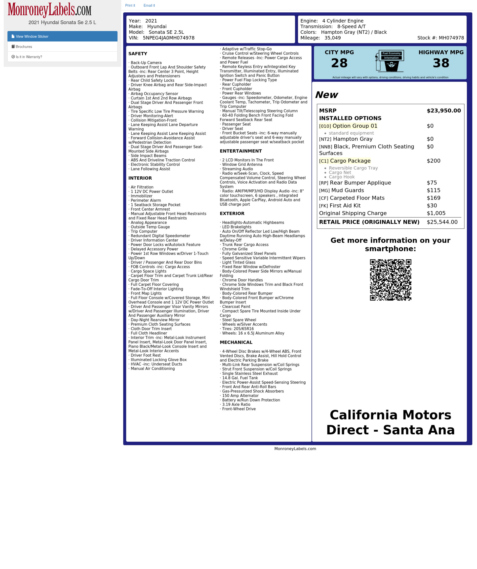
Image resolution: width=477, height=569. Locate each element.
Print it (130, 5)
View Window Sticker (31, 36)
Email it (149, 5)
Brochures (23, 46)
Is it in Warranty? (28, 56)
